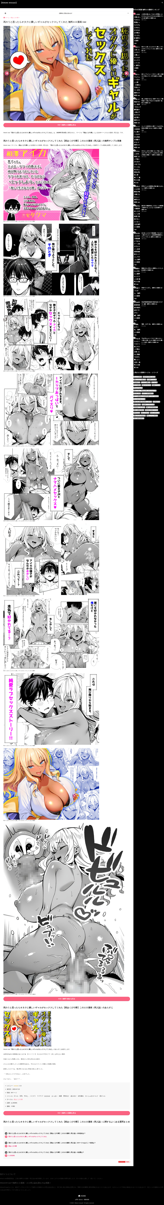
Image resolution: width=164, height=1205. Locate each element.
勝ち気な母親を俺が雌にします (143, 401)
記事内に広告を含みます (65, 13)
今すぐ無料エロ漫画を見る (66, 125)
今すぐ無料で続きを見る (66, 999)
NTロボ (137, 412)
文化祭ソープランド (148, 404)
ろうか (154, 382)
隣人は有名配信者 (152, 407)
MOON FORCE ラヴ (152, 410)
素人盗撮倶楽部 (139, 418)
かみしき (137, 393)
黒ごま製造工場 (139, 410)
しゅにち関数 (146, 382)
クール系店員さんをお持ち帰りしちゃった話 (146, 396)
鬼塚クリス (156, 385)
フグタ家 (137, 385)
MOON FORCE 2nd (149, 376)
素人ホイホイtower (139, 415)
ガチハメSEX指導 (148, 393)
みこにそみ (145, 412)
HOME (83, 1196)
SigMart (137, 382)
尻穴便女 (137, 404)
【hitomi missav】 (9, 3)
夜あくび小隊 (18, 1099)
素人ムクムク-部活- (140, 379)
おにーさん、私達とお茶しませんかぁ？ (145, 390)
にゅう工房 (138, 376)
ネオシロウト (155, 412)
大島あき (157, 401)
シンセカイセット (139, 399)
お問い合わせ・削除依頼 (82, 1199)
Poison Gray (138, 388)
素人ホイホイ (147, 385)
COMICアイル (152, 379)
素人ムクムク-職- (152, 415)
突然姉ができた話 (139, 407)
